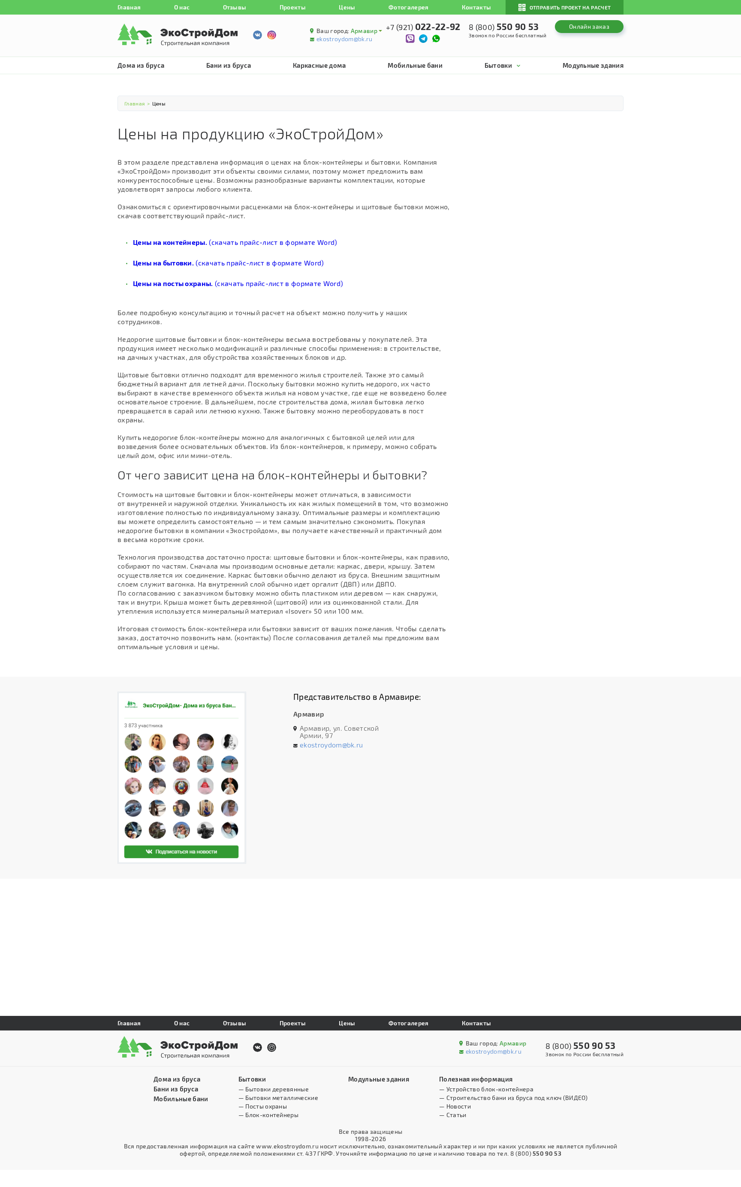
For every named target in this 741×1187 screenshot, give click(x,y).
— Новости (455, 1106)
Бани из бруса (228, 65)
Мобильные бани (415, 65)
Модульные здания (593, 65)
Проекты (293, 7)
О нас (182, 7)
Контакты (476, 7)
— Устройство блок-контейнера (486, 1089)
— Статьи (453, 1114)
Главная (129, 7)
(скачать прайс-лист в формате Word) (235, 242)
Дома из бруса (140, 65)
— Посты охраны (262, 1106)
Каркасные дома (319, 65)
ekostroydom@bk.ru (344, 38)
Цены (347, 7)
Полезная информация (475, 1079)
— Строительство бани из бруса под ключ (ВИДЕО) (513, 1097)
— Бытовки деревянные (273, 1089)
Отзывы (235, 7)
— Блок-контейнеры (268, 1114)
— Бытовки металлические (278, 1097)
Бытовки (498, 65)
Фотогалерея (409, 7)
